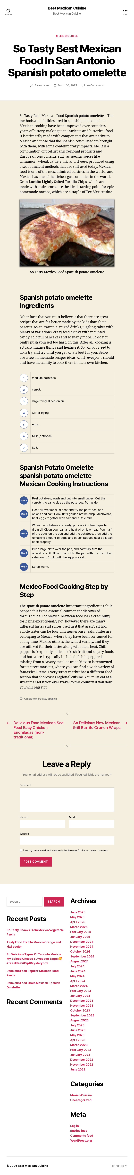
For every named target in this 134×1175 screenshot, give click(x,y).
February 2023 (80, 1049)
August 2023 (79, 1020)
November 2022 (81, 1064)
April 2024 (77, 981)
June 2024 (77, 971)
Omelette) (30, 698)
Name (24, 817)
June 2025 (77, 912)
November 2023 (81, 1005)
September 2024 (82, 956)
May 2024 (77, 976)
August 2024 (79, 961)
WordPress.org (81, 1140)
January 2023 (80, 1054)
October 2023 (80, 1010)
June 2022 (77, 1069)
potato (42, 698)
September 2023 (82, 1015)
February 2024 (80, 991)
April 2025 (77, 922)
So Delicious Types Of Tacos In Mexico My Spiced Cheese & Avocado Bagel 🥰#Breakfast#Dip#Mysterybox (34, 959)
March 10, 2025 (67, 85)
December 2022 (81, 1059)
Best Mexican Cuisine (67, 8)
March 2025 (78, 927)
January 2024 (80, 995)
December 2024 (81, 941)
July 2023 (77, 1025)
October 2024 (80, 951)
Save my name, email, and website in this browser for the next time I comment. (66, 850)
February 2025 (80, 932)
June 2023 (77, 1030)
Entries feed (78, 1130)
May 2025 (77, 917)
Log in (74, 1125)
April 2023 (77, 1040)
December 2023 (81, 1000)
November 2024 (81, 946)
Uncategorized (81, 1100)
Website (24, 833)
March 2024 (78, 986)
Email (73, 817)
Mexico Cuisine (67, 36)
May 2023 (77, 1035)
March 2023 (78, 1045)
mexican (43, 85)
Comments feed (81, 1135)
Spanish (52, 698)
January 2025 (80, 936)
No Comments (95, 85)
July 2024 (77, 966)
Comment (25, 785)
